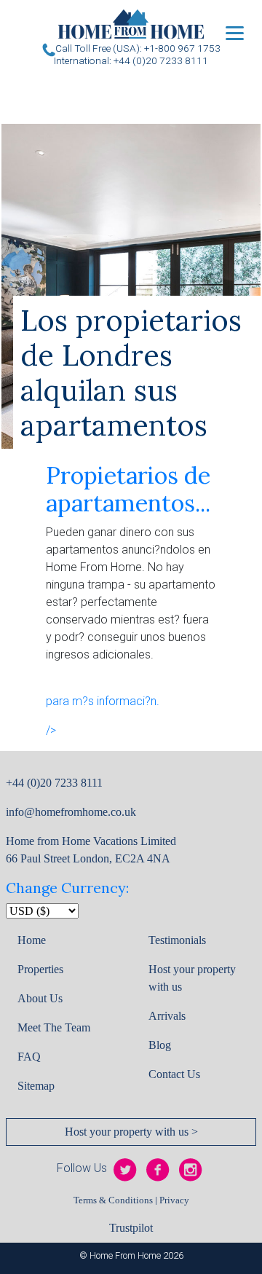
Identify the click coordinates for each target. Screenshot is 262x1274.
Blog (159, 1045)
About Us (40, 998)
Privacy (174, 1200)
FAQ (29, 1056)
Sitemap (36, 1086)
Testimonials (177, 940)
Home (31, 940)
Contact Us (174, 1074)
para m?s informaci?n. (102, 701)
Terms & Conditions (113, 1200)
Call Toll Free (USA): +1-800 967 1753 (138, 48)
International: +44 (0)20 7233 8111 (131, 60)
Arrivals (167, 1016)
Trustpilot (131, 1228)
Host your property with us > (131, 1131)
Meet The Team (53, 1027)
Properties (40, 969)
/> (51, 730)
